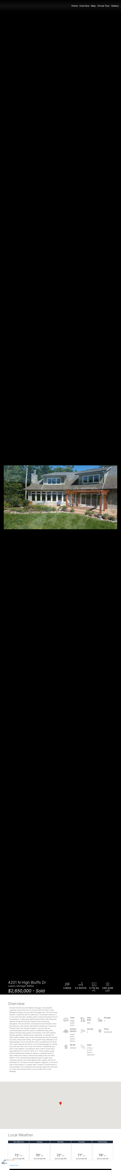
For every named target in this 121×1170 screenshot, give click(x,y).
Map (93, 5)
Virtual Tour (103, 5)
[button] (4, 497)
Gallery (115, 5)
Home (74, 5)
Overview (84, 5)
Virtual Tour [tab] (14, 1165)
